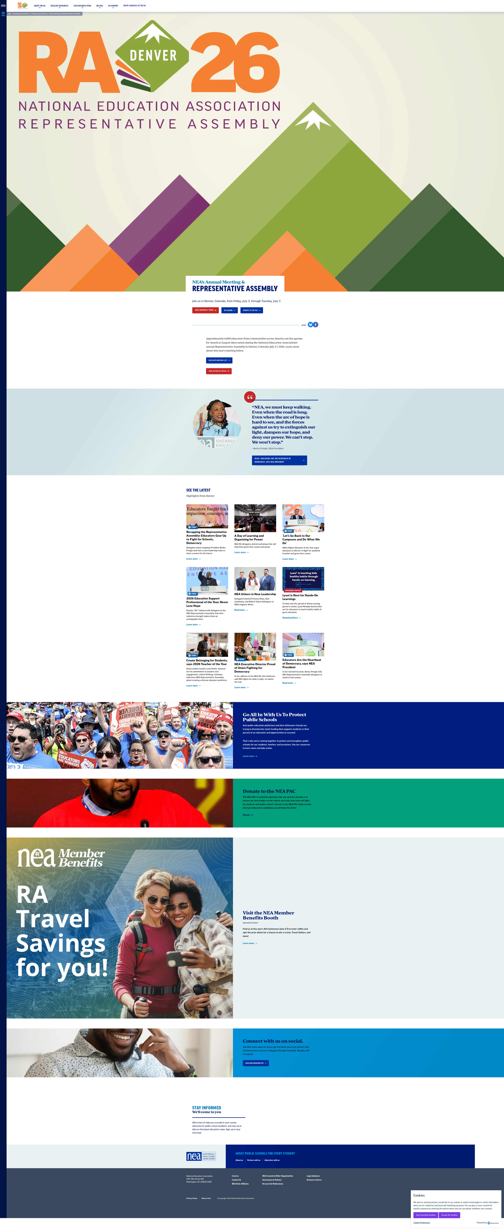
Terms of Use (206, 1198)
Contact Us (236, 1180)
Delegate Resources (59, 6)
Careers (235, 1176)
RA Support (113, 6)
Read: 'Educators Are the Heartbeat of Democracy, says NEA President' (273, 460)
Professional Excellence (21, 13)
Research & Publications (272, 1184)
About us (239, 1160)
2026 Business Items (82, 6)
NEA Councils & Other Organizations (277, 1176)
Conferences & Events (38, 13)
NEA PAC (99, 6)
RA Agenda (228, 310)
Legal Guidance (313, 1176)
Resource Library (314, 1180)
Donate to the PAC (250, 310)
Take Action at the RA (217, 371)
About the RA (39, 6)
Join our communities (254, 1063)
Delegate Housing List (218, 360)
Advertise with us (272, 1160)
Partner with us (253, 1160)
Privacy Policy (191, 1198)
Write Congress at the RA (134, 6)
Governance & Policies (272, 1180)
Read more (239, 610)
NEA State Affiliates (240, 1184)
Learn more (192, 559)
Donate (246, 815)
